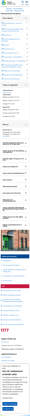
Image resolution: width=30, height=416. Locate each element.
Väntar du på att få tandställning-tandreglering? (13, 151)
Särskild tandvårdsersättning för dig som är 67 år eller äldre (13, 143)
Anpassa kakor (7, 398)
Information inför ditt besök (11, 193)
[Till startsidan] (8, 3)
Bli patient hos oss (8, 49)
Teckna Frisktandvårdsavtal (11, 79)
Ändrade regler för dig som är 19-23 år (13, 159)
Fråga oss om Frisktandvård (11, 71)
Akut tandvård (7, 180)
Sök (22, 2)
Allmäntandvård (19, 11)
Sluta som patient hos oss (10, 53)
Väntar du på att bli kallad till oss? (13, 173)
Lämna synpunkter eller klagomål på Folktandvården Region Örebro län (13, 209)
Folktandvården (18, 9)
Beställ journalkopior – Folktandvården (14, 61)
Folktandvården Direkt (10, 186)
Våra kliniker (9, 11)
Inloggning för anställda (8, 360)
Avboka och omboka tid (10, 166)
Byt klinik (5, 45)
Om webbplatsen (6, 357)
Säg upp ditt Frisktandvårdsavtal (12, 75)
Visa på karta (6, 136)
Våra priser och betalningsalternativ (9, 200)
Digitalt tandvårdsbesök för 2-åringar (12, 225)
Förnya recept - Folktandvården (12, 57)
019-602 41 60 (7, 92)
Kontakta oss (6, 35)
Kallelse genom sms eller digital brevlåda (13, 217)
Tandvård (9, 9)
